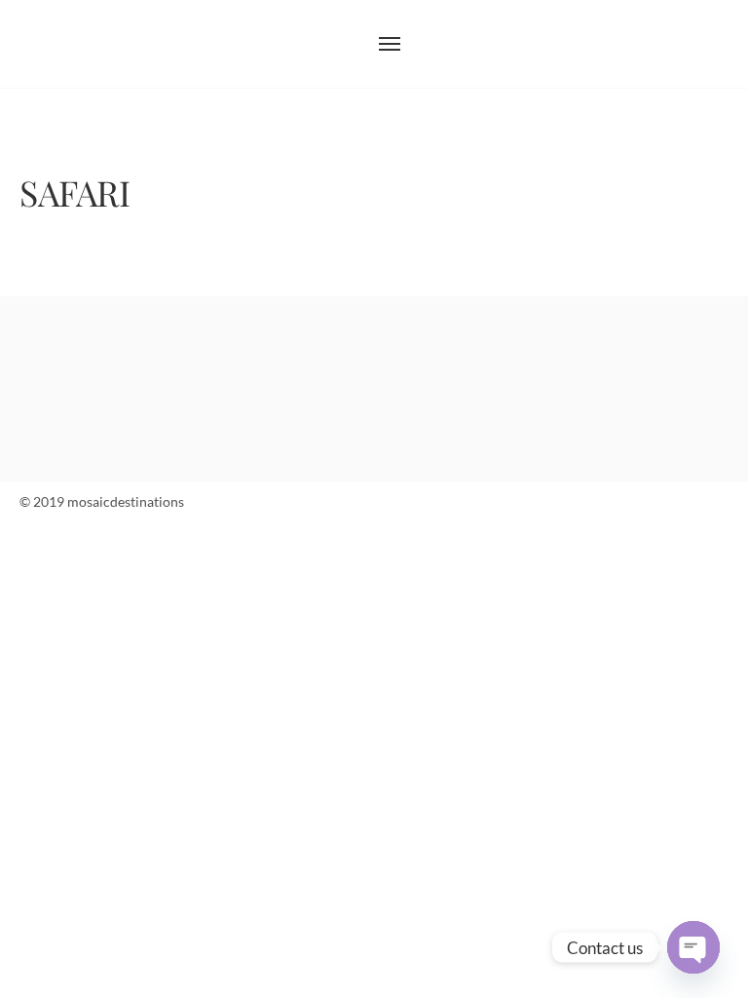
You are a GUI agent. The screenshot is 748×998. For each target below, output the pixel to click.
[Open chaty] (693, 947)
